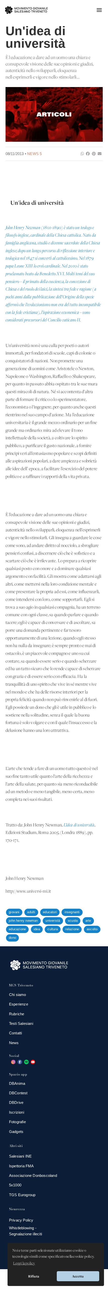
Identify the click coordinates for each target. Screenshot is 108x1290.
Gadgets (16, 1131)
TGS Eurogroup (22, 1195)
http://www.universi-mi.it (28, 891)
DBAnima (17, 1083)
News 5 (34, 154)
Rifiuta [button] (33, 1276)
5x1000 (15, 1185)
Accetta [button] (78, 1276)
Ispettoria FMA (21, 1166)
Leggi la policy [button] (24, 1263)
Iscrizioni (16, 1112)
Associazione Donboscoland (33, 1175)
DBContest (18, 1093)
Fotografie (17, 1122)
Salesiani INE (20, 1156)
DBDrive (16, 1102)
